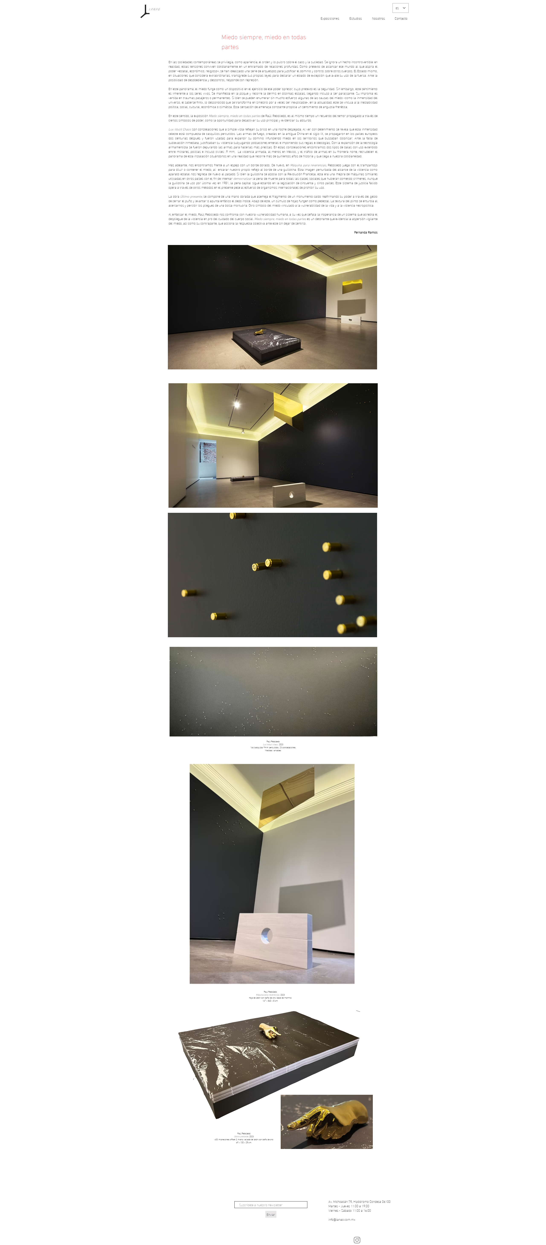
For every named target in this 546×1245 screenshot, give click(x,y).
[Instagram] (357, 1240)
